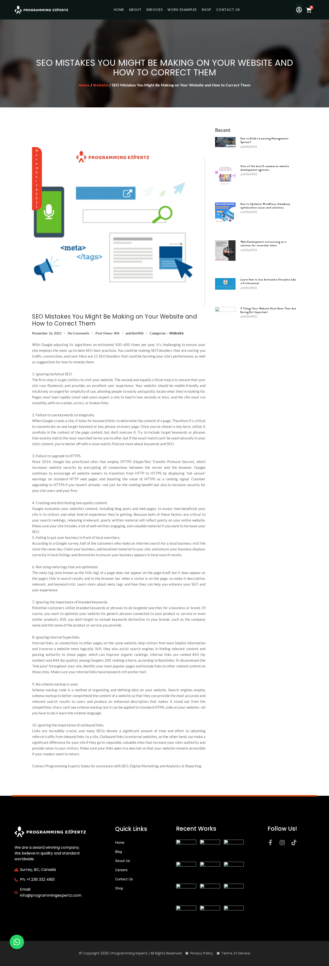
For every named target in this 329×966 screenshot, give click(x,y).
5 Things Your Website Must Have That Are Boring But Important (268, 310)
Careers (121, 870)
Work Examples (182, 9)
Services (154, 9)
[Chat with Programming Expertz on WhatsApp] (17, 942)
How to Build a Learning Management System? (264, 140)
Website (100, 85)
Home (119, 9)
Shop (206, 9)
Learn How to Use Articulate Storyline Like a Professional (268, 282)
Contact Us (228, 9)
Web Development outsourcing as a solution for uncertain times (263, 244)
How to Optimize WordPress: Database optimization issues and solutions (265, 206)
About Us (122, 861)
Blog (118, 851)
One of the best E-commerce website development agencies (264, 168)
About (135, 9)
